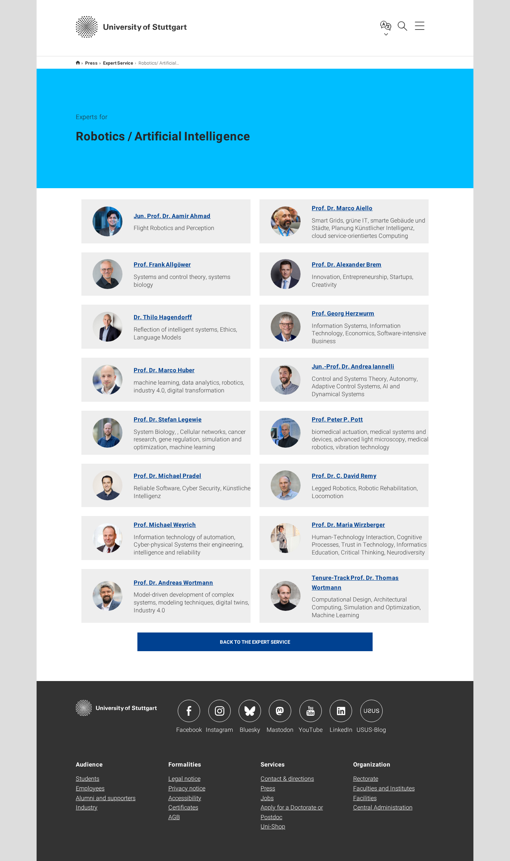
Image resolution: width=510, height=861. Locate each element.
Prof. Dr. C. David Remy (344, 475)
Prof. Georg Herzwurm (343, 313)
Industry (86, 807)
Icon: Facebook (189, 711)
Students (87, 778)
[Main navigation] (419, 25)
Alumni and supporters (106, 798)
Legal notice (184, 778)
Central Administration (383, 807)
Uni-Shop (273, 826)
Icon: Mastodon (280, 711)
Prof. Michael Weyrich (165, 524)
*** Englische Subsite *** (78, 62)
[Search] (402, 25)
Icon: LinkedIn (341, 711)
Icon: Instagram (219, 711)
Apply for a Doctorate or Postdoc (292, 812)
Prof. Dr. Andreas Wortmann (173, 582)
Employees (90, 788)
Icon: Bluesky (250, 711)
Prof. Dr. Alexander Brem (347, 264)
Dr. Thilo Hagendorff (163, 317)
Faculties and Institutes (384, 788)
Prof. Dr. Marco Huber (164, 370)
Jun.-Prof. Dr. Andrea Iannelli (353, 366)
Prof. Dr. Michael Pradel (167, 475)
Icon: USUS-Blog (371, 711)
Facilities (365, 798)
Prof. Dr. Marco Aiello (342, 208)
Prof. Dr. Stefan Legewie (168, 419)
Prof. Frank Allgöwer (162, 264)
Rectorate (365, 778)
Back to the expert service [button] (255, 641)
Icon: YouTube (310, 711)
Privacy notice (186, 788)
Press (91, 63)
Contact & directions (287, 778)
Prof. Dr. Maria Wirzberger (348, 524)
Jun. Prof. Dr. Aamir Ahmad (172, 216)
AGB (174, 817)
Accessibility (184, 798)
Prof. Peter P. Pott (337, 419)
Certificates (183, 807)
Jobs (267, 798)
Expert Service (118, 63)
